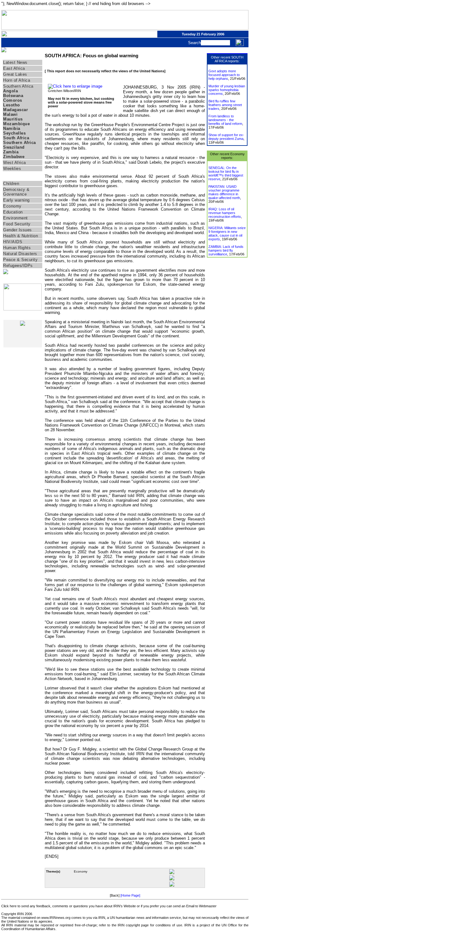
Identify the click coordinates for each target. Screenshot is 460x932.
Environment (15, 218)
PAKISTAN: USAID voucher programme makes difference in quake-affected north (224, 192)
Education (13, 212)
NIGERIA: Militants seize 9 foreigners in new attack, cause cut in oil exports (227, 233)
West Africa (14, 162)
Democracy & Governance (16, 192)
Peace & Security (20, 259)
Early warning (16, 200)
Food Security (17, 224)
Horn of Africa (16, 80)
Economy (12, 206)
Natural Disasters (20, 253)
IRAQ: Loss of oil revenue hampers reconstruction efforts (224, 212)
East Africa (14, 68)
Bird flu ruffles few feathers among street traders (225, 104)
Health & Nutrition (20, 235)
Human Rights (17, 247)
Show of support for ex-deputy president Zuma (226, 137)
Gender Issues (17, 230)
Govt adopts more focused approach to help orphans (224, 74)
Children (11, 183)
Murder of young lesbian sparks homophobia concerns (226, 89)
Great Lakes (15, 74)
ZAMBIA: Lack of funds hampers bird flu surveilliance (225, 250)
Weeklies (12, 168)
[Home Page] (130, 895)
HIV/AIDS (12, 241)
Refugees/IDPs (18, 265)
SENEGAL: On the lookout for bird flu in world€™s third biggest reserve (225, 173)
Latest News (15, 62)
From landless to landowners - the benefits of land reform (225, 119)
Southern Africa (18, 86)
